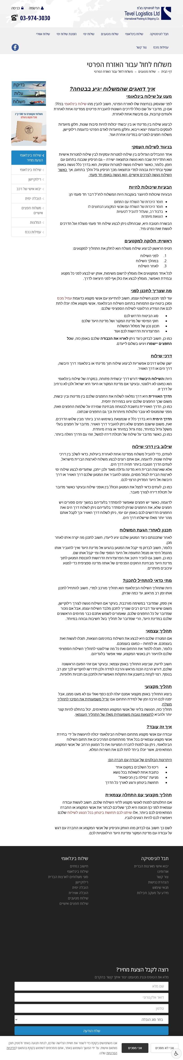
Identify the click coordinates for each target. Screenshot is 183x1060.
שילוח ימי (88, 34)
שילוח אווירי (43, 34)
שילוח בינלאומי (134, 34)
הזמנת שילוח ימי (67, 34)
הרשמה (34, 8)
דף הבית (166, 71)
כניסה (15, 8)
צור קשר (141, 47)
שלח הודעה (91, 1030)
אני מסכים (135, 1048)
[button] (176, 1053)
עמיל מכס (64, 298)
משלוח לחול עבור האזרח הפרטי (113, 71)
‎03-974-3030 (35, 18)
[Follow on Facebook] (15, 48)
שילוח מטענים (110, 34)
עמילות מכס (160, 47)
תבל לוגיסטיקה (159, 34)
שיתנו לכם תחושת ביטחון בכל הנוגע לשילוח (99, 813)
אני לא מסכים (164, 1048)
